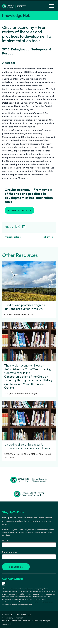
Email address (9, 552)
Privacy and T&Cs (23, 614)
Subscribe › (16, 566)
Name (5, 540)
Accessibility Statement (12, 617)
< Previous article (11, 236)
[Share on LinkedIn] (24, 227)
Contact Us (7, 614)
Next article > (48, 236)
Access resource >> (19, 210)
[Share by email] (18, 227)
